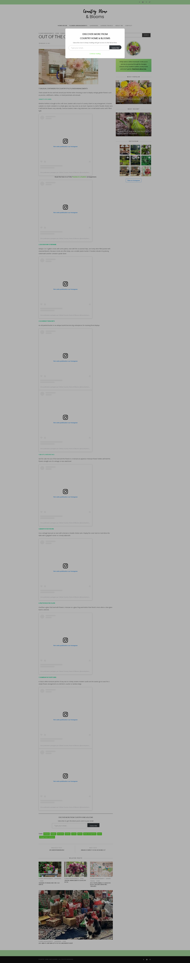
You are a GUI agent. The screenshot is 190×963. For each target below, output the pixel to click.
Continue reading (95, 54)
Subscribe (115, 48)
